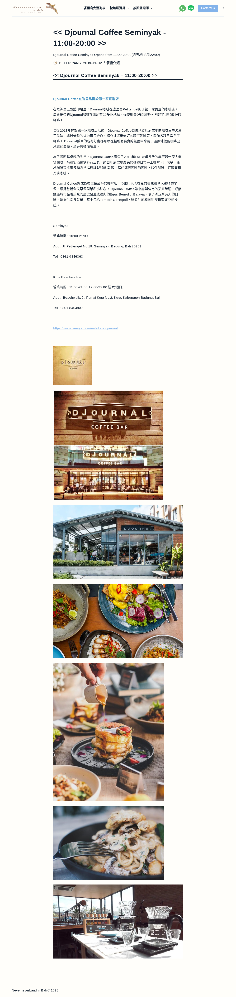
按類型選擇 (141, 8)
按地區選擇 (117, 8)
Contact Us (208, 8)
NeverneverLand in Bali (29, 990)
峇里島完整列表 (95, 8)
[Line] (191, 8)
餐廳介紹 (113, 63)
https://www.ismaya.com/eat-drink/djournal (85, 328)
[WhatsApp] (182, 8)
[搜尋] (223, 8)
